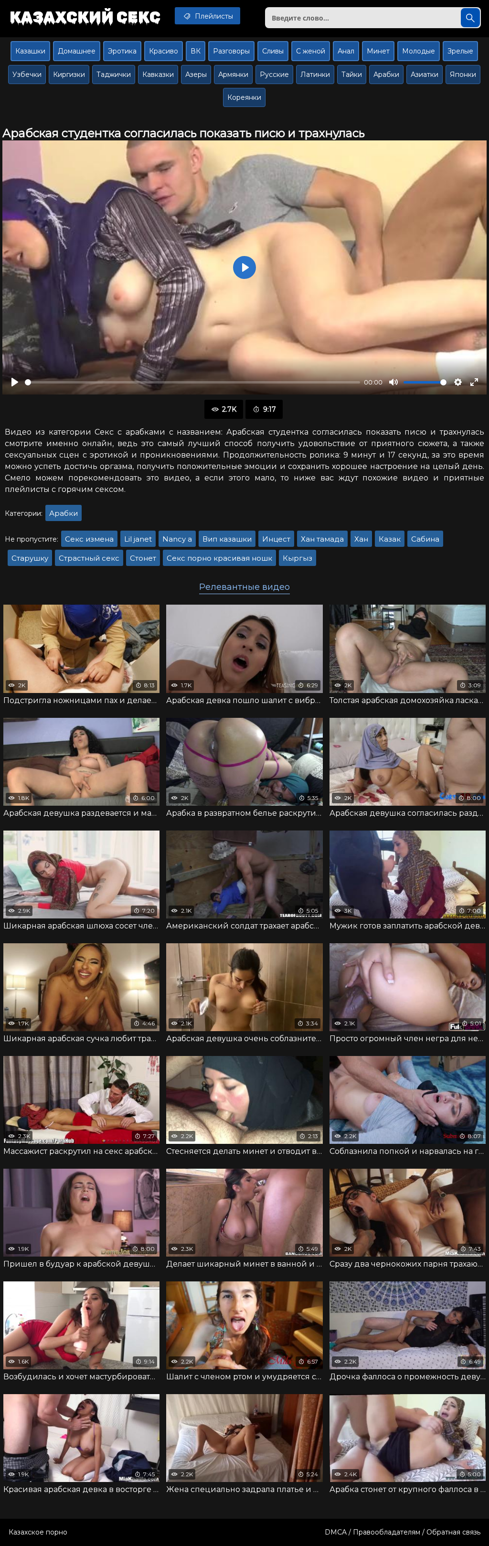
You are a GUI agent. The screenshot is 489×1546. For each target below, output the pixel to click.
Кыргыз (297, 558)
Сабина (425, 539)
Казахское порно (38, 1532)
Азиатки (424, 74)
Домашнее (77, 51)
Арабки (386, 74)
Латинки (315, 74)
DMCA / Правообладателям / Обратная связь (402, 1532)
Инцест (276, 539)
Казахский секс (85, 16)
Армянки (233, 74)
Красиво (163, 51)
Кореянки (244, 97)
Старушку (29, 558)
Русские (274, 74)
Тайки (351, 74)
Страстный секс (89, 558)
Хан (361, 539)
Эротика (122, 51)
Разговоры (231, 51)
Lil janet (138, 539)
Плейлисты (213, 16)
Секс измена (89, 539)
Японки (463, 74)
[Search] (470, 17)
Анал (346, 51)
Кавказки (158, 74)
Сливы (273, 51)
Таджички (113, 74)
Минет (378, 51)
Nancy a (177, 539)
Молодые (418, 51)
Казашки (30, 51)
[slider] (192, 382)
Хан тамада (322, 539)
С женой (310, 51)
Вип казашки (227, 539)
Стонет (143, 558)
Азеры (196, 74)
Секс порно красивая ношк (219, 558)
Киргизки (69, 74)
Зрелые (460, 51)
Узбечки (27, 74)
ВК (196, 51)
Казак (390, 539)
